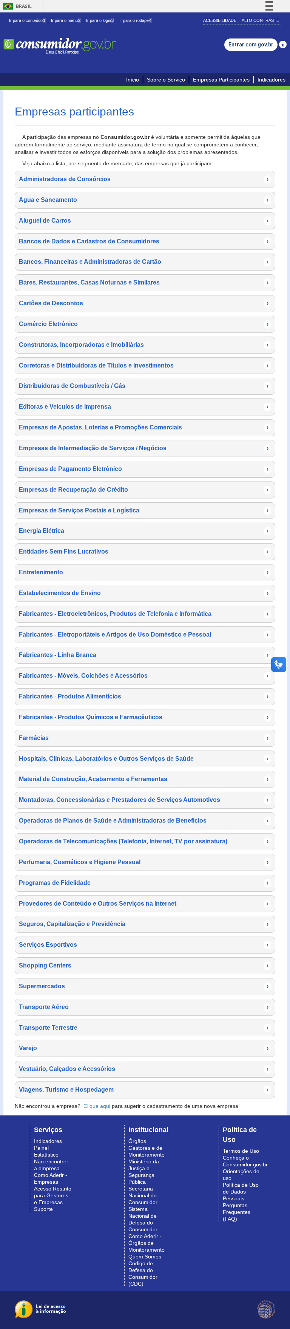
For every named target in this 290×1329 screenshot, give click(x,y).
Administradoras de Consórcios (143, 179)
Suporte (43, 1209)
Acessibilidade (219, 20)
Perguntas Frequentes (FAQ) (236, 1212)
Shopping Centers (143, 965)
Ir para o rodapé (135, 20)
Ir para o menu (65, 20)
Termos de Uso (241, 1151)
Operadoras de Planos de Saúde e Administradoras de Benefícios (143, 820)
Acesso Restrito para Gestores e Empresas (52, 1195)
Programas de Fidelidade (143, 883)
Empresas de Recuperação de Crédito (143, 489)
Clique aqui (96, 1106)
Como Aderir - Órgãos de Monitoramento (146, 1243)
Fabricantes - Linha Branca (143, 655)
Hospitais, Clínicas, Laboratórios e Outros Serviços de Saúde (143, 758)
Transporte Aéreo (143, 1007)
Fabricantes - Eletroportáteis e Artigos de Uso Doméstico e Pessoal (143, 634)
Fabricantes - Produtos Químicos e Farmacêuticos (143, 717)
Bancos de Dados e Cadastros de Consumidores (143, 241)
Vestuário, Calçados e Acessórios (143, 1069)
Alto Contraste (260, 20)
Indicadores (271, 80)
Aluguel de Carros (143, 220)
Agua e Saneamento (143, 200)
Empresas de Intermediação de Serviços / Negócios (143, 448)
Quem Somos (144, 1257)
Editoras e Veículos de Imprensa (143, 406)
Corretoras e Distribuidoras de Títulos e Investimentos (143, 365)
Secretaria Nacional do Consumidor (142, 1195)
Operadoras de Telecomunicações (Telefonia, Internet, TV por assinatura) (143, 841)
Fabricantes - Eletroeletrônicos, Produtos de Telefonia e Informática (143, 614)
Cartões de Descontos (143, 303)
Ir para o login (100, 20)
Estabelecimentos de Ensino (143, 593)
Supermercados (143, 986)
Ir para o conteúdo (27, 20)
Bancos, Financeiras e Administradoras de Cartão (143, 261)
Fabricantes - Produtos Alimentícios (143, 696)
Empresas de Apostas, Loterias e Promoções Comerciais (143, 427)
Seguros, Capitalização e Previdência (143, 924)
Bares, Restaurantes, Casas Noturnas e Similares (143, 282)
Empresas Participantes (221, 80)
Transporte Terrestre (143, 1027)
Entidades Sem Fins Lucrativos (143, 551)
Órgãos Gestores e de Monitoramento (146, 1148)
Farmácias (143, 738)
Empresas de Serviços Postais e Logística (143, 510)
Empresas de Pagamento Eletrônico (143, 469)
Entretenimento (143, 572)
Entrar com (250, 45)
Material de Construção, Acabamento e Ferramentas (143, 779)
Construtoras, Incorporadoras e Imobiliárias (143, 344)
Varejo (143, 1048)
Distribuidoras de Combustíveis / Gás (143, 386)
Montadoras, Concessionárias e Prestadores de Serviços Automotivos (143, 800)
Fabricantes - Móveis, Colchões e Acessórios (143, 675)
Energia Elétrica (143, 531)
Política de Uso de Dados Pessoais (241, 1191)
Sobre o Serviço (166, 80)
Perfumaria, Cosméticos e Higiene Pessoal (143, 862)
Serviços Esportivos (143, 944)
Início (132, 80)
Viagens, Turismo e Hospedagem (143, 1089)
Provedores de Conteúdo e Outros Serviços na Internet (143, 903)
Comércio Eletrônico (143, 324)
